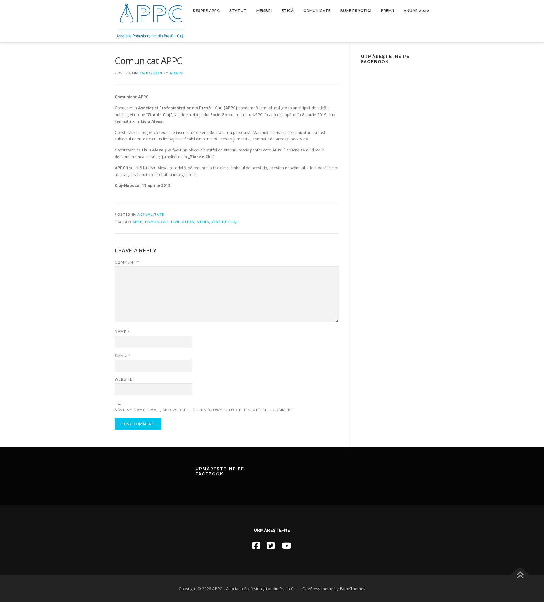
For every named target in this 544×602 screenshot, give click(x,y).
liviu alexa (182, 221)
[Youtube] (287, 545)
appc (138, 221)
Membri (264, 10)
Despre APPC (206, 10)
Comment (127, 262)
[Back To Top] (520, 575)
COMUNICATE (317, 10)
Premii (387, 10)
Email (123, 355)
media (203, 221)
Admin (176, 73)
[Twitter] (271, 545)
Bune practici (355, 10)
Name (122, 331)
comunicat (157, 221)
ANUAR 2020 (416, 10)
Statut (238, 10)
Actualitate (150, 214)
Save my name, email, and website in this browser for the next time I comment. (205, 409)
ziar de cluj (224, 221)
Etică (288, 10)
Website (124, 379)
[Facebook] (256, 545)
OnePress (311, 588)
